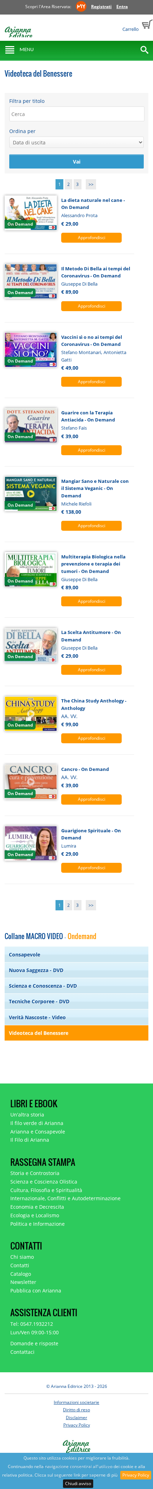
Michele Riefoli (76, 504)
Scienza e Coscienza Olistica (43, 1181)
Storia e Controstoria (34, 1173)
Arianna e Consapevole (37, 1131)
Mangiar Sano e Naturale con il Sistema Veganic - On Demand (95, 488)
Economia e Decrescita (37, 1206)
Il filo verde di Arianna (36, 1123)
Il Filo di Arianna (29, 1139)
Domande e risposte (34, 1343)
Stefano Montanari (81, 352)
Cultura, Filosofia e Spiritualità (46, 1190)
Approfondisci (91, 238)
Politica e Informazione (37, 1223)
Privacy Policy (135, 1475)
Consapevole (24, 954)
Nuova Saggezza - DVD (36, 970)
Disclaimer (76, 1417)
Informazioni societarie (76, 1402)
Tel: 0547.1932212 (31, 1323)
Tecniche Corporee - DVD (39, 1001)
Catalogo (20, 1273)
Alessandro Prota (79, 215)
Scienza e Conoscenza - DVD (43, 985)
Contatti (19, 1265)
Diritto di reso (76, 1410)
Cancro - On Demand (85, 769)
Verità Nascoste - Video (37, 1017)
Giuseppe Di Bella (79, 284)
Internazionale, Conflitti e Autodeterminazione (65, 1198)
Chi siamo (22, 1256)
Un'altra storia (27, 1114)
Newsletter (23, 1282)
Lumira (68, 846)
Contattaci (22, 1352)
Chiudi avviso (78, 1483)
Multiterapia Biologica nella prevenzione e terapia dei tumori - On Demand (93, 563)
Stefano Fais (74, 428)
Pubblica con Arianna (35, 1290)
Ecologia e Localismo (34, 1215)
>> (91, 184)
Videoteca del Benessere (38, 1033)
